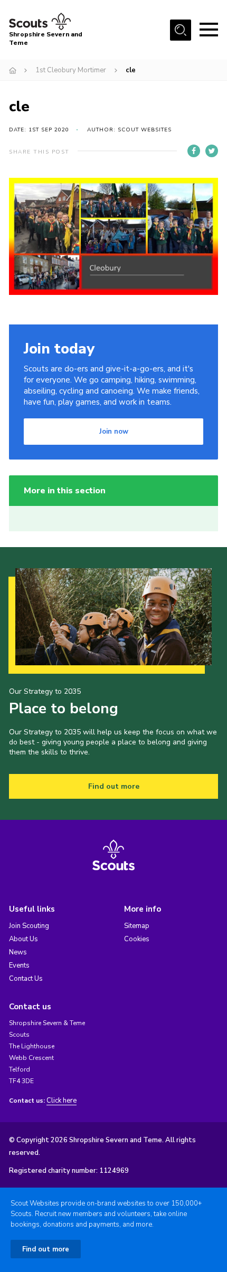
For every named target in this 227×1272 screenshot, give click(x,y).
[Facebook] (193, 151)
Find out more (113, 786)
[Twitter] (211, 151)
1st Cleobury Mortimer (70, 70)
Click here (61, 1100)
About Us (23, 939)
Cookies (136, 939)
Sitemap (136, 926)
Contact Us (26, 978)
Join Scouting (29, 926)
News (18, 952)
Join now (113, 431)
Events (19, 965)
